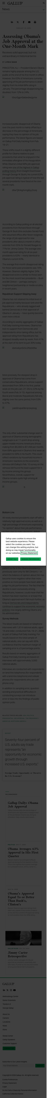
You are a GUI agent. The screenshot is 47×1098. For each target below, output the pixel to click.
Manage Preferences (30, 559)
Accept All (12, 559)
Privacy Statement (29, 553)
